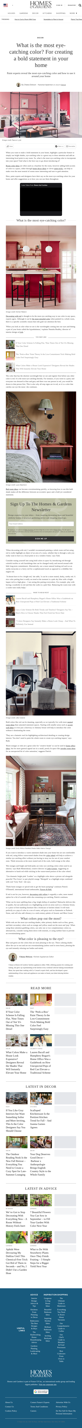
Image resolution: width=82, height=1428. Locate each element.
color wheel (50, 855)
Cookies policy (11, 1411)
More (73, 13)
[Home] (5, 13)
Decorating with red (13, 316)
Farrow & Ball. (46, 889)
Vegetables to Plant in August (53, 19)
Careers (33, 1411)
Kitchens (47, 13)
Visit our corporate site (47, 1384)
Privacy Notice (58, 530)
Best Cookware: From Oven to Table (61, 1356)
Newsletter (72, 146)
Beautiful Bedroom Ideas (47, 1312)
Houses (11, 13)
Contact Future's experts (39, 1402)
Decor (35, 13)
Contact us (9, 1407)
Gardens (24, 13)
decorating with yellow (39, 894)
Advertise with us (63, 1402)
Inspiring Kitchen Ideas (47, 1320)
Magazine (72, 5)
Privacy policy (61, 1407)
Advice (63, 85)
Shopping (61, 13)
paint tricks (58, 168)
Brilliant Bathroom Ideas (48, 1329)
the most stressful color (41, 319)
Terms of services (29, 530)
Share (11, 146)
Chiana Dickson (30, 85)
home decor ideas (39, 168)
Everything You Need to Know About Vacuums (61, 1315)
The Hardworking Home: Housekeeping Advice (35, 1337)
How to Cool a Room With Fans (25, 19)
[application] (41, 199)
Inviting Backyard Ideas (47, 1338)
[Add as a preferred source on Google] (41, 1391)
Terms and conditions (39, 1407)
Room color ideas (13, 166)
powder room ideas (68, 748)
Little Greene (52, 869)
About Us (9, 1402)
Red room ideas (12, 489)
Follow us (60, 146)
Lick (21, 332)
